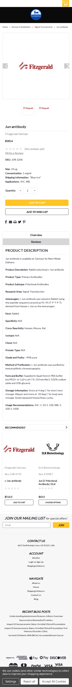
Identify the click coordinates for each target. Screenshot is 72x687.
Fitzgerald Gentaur (15, 467)
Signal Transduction (44, 27)
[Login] (57, 4)
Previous (5, 66)
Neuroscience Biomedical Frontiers (36, 620)
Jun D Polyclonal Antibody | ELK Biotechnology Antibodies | (48, 482)
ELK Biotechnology (49, 467)
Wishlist (36, 558)
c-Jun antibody (13, 480)
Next (66, 66)
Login (31, 562)
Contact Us (36, 595)
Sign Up (40, 562)
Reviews (36, 241)
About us (36, 583)
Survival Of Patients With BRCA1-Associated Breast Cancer (36, 635)
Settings (10, 681)
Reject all (29, 681)
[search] (49, 4)
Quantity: (10, 190)
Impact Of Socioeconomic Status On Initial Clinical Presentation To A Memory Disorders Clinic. (36, 630)
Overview (36, 235)
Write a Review (14, 153)
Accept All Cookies (54, 681)
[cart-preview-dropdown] (64, 3)
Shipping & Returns (36, 566)
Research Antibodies (21, 27)
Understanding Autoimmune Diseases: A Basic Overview (36, 616)
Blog (36, 599)
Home (5, 27)
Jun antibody (62, 27)
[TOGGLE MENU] (5, 4)
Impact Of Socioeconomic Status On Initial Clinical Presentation (36, 624)
